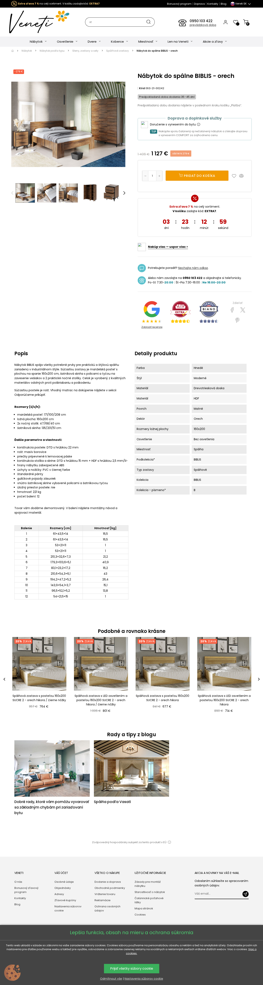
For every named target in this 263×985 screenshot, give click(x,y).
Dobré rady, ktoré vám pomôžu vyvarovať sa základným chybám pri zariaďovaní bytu (51, 807)
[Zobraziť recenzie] (180, 312)
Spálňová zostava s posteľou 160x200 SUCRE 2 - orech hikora (162, 698)
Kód (142, 88)
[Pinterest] (237, 320)
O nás (18, 882)
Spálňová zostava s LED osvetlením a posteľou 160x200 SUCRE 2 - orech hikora (224, 700)
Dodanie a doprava (108, 882)
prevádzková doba (203, 25)
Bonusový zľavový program (26, 890)
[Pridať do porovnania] (243, 175)
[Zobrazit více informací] (198, 124)
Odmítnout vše (111, 979)
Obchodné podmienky (110, 888)
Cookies (140, 915)
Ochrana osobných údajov (107, 908)
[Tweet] (243, 310)
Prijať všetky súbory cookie (131, 968)
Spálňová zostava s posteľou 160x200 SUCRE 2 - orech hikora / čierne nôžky (39, 698)
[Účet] (225, 22)
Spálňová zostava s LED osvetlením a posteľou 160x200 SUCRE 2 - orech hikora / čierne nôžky (101, 700)
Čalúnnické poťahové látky (149, 900)
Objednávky (62, 888)
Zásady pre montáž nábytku (148, 884)
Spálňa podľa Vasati (112, 801)
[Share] (232, 310)
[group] (39, 679)
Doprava (199, 4)
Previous (12, 193)
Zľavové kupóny (65, 900)
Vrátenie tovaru (105, 894)
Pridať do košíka (199, 176)
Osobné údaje (64, 882)
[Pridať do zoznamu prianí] (235, 176)
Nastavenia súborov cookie (67, 908)
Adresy (59, 894)
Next (124, 193)
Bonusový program (179, 4)
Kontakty (212, 4)
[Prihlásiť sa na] (245, 894)
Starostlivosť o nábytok (150, 892)
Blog (223, 4)
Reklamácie (103, 900)
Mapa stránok (144, 908)
